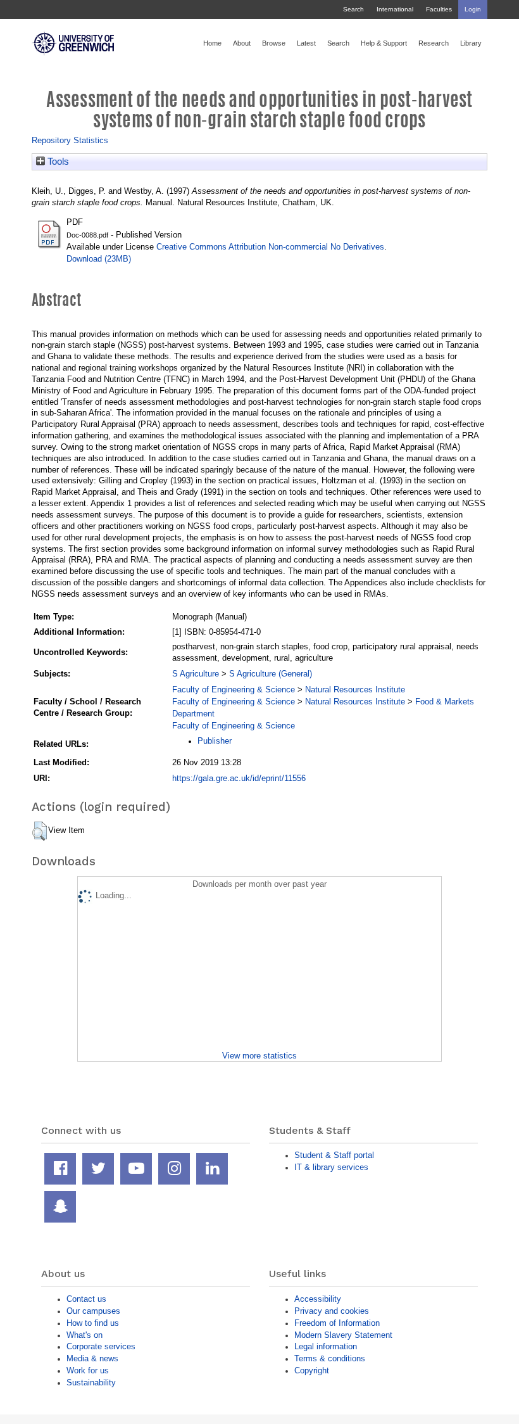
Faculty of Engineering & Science (233, 689)
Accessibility (317, 1299)
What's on (84, 1335)
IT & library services (331, 1167)
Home (212, 43)
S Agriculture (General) (270, 673)
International (395, 9)
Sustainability (91, 1382)
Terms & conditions (329, 1358)
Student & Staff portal (334, 1155)
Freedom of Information (337, 1323)
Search (353, 9)
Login (473, 9)
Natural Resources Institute (355, 689)
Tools (57, 161)
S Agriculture (195, 673)
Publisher (214, 741)
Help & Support (384, 43)
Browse (273, 43)
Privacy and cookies (331, 1311)
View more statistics (259, 1055)
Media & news (92, 1358)
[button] (39, 831)
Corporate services (100, 1346)
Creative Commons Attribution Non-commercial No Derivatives (270, 246)
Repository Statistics (70, 140)
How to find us (92, 1323)
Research (433, 43)
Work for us (87, 1370)
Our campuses (93, 1311)
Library (471, 43)
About (242, 43)
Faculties (439, 9)
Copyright (311, 1370)
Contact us (86, 1299)
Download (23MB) (98, 259)
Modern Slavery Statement (343, 1335)
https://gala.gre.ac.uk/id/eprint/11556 (239, 778)
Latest (306, 43)
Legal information (325, 1346)
